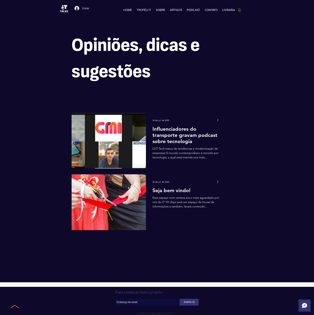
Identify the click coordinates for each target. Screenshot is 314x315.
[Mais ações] (219, 120)
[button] (239, 10)
